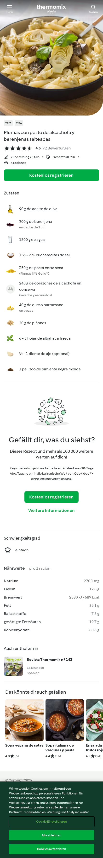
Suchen (93, 11)
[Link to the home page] (51, 8)
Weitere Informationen (51, 510)
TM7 (8, 123)
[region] (51, 819)
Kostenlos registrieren (51, 175)
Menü (9, 11)
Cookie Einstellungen (51, 821)
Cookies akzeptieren (51, 849)
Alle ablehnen (51, 835)
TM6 (19, 123)
